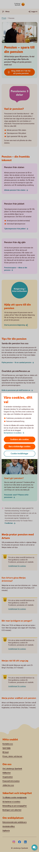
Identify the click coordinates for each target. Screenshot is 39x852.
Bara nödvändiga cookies (19, 446)
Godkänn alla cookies (19, 439)
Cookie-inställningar (19, 453)
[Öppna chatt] (34, 847)
